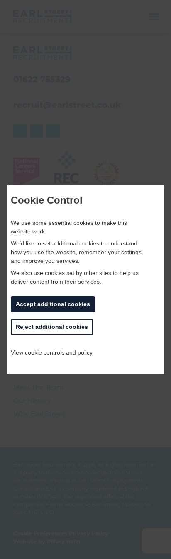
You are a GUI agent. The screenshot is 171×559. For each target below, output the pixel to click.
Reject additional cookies (52, 326)
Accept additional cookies (53, 304)
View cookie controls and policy (52, 352)
